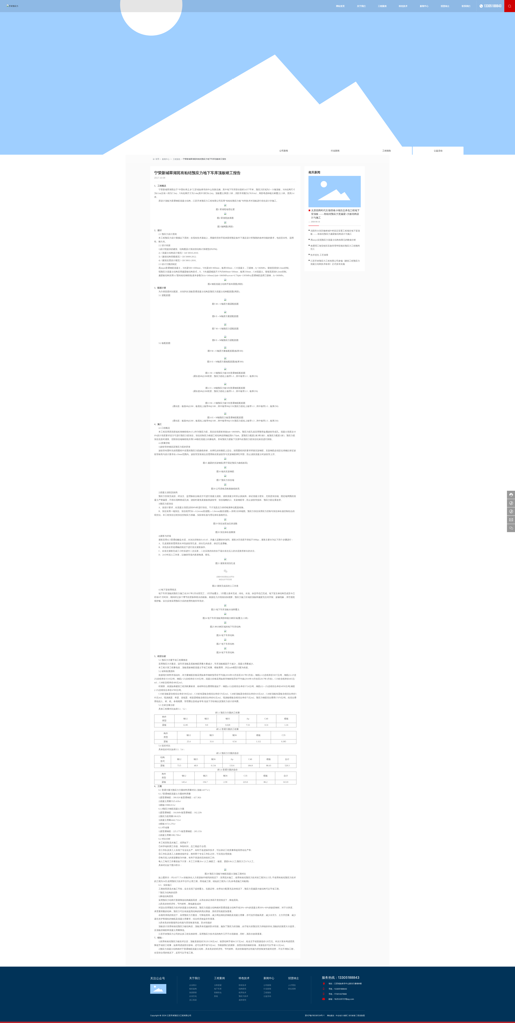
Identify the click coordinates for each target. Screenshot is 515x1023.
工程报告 (386, 150)
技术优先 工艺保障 (319, 255)
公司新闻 (283, 150)
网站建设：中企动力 (335, 1015)
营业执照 (361, 1015)
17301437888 (340, 994)
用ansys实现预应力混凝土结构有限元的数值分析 (333, 240)
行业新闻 (335, 150)
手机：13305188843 (338, 989)
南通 (345, 1015)
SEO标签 (352, 1015)
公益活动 (438, 150)
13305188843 (492, 6)
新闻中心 (257, 84)
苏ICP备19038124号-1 (314, 1015)
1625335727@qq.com (344, 999)
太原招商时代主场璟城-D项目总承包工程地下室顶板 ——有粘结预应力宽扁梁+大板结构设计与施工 (335, 214)
